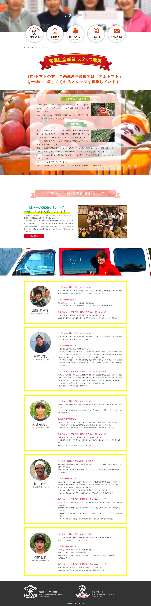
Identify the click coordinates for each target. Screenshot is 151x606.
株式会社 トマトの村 (48, 592)
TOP (25, 47)
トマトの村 (34, 47)
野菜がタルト (98, 592)
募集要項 (34, 236)
